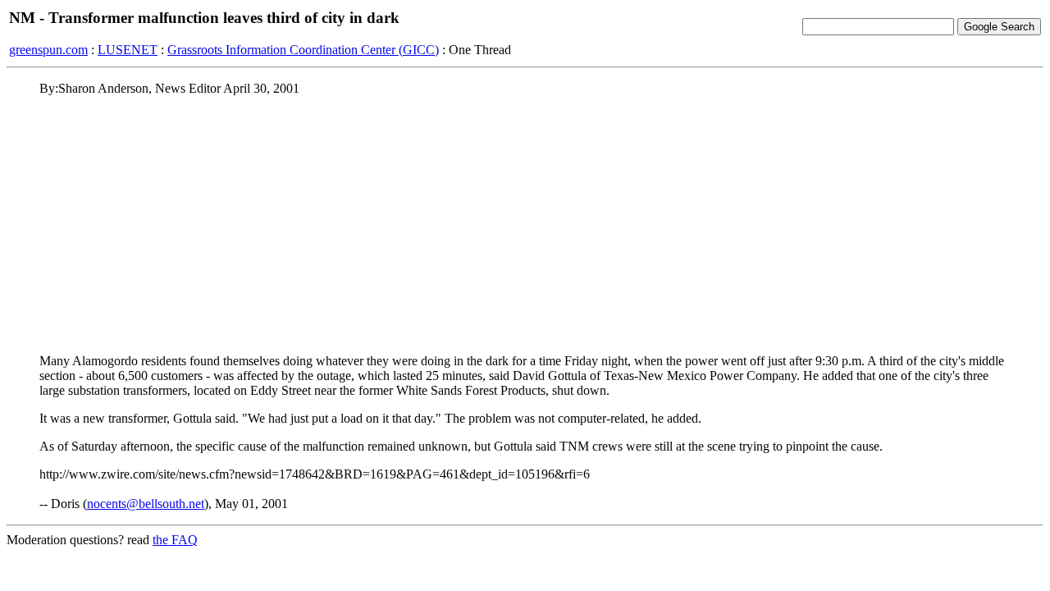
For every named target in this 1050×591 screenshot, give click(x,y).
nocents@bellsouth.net (145, 504)
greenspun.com (48, 50)
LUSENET (128, 50)
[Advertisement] (525, 224)
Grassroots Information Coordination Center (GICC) (303, 50)
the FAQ (175, 540)
